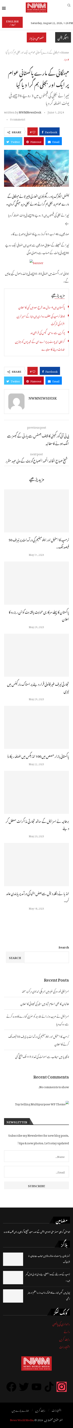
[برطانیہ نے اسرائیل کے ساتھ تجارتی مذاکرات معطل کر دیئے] (36, 792)
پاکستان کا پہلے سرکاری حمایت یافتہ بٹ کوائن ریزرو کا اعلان (39, 615)
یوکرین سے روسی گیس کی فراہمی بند (47, 332)
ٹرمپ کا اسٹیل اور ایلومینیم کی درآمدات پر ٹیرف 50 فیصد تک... (39, 542)
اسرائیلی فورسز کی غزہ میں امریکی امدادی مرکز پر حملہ (45, 990)
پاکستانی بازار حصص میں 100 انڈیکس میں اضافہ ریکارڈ (38, 756)
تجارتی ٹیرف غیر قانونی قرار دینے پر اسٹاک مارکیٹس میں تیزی (38, 687)
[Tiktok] (49, 1387)
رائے (67, 1331)
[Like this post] (33, 131)
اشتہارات (64, 1346)
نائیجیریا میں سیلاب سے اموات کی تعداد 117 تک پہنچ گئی (42, 1056)
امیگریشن (63, 37)
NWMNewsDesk (30, 111)
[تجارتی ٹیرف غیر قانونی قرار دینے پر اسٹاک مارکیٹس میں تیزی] (36, 655)
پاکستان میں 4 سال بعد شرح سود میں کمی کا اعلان (41, 306)
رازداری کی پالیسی (61, 1323)
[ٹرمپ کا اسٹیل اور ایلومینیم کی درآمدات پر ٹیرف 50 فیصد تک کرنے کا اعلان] (36, 510)
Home (65, 51)
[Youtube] (36, 1387)
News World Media (21, 1419)
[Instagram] (62, 1387)
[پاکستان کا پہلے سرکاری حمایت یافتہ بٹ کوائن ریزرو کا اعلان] (36, 582)
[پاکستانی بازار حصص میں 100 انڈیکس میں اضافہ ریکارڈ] (36, 727)
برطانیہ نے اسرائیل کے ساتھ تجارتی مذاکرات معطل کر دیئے (37, 824)
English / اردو (12, 22)
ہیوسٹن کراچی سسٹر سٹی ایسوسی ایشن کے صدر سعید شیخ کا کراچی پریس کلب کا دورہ (37, 1231)
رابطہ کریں (64, 1338)
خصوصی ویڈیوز (36, 37)
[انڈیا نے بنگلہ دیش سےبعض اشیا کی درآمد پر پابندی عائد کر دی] (36, 864)
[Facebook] (11, 1387)
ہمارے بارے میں (20, 1410)
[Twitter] (24, 1387)
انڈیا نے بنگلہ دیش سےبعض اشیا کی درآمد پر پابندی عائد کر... (37, 896)
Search (64, 946)
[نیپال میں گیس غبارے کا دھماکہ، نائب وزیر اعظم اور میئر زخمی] (13, 1296)
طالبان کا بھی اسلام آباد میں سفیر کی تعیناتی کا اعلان (44, 1003)
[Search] (69, 7)
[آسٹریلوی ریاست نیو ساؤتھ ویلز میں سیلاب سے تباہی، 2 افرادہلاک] (13, 1259)
